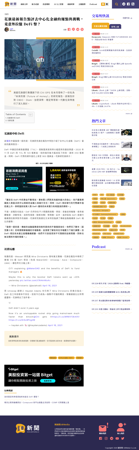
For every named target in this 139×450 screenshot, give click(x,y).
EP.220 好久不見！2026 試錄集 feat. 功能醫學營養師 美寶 (112, 283)
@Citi (36, 317)
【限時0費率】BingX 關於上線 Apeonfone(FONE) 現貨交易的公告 (112, 64)
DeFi (6, 14)
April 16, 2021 (49, 285)
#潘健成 (95, 237)
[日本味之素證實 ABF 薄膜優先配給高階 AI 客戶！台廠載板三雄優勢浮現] (126, 135)
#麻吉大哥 (113, 230)
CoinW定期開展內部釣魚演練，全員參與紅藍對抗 (112, 51)
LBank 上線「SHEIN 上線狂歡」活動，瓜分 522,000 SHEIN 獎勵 (112, 91)
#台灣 (95, 218)
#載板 (112, 206)
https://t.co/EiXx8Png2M (22, 320)
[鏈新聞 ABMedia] (10, 5)
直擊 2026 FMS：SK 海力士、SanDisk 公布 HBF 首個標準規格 (106, 170)
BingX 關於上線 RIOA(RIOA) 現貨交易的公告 (112, 78)
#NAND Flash (118, 233)
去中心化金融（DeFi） (66, 358)
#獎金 (111, 218)
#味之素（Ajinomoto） (108, 199)
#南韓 (123, 214)
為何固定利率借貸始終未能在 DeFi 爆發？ (21, 397)
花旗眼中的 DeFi (14, 118)
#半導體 (120, 195)
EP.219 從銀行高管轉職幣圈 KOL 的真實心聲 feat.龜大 (112, 292)
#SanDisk (96, 233)
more (128, 113)
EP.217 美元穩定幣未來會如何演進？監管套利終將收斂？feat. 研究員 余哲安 (112, 300)
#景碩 (95, 203)
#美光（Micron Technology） (103, 222)
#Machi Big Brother (99, 230)
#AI (102, 195)
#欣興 (103, 203)
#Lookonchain (126, 226)
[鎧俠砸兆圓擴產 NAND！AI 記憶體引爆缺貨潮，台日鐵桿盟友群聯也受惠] (126, 185)
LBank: (95, 90)
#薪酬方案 (96, 226)
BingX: (95, 63)
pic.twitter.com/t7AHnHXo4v (35, 280)
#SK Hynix (106, 233)
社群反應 (11, 120)
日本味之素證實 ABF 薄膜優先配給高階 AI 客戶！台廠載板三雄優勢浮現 (106, 132)
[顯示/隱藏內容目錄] (29, 115)
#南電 (95, 199)
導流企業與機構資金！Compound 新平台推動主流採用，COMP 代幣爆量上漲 (36, 402)
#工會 (103, 218)
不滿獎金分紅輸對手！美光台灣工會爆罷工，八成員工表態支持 (106, 145)
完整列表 (126, 18)
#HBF (122, 230)
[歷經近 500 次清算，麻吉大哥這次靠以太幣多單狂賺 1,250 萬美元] (126, 160)
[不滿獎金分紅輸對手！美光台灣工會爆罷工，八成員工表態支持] (126, 147)
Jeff (11, 29)
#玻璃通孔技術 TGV (99, 206)
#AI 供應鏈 (110, 195)
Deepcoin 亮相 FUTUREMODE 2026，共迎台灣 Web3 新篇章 (112, 38)
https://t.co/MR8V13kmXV (66, 317)
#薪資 (119, 222)
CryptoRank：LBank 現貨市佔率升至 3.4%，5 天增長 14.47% (112, 105)
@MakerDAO (33, 268)
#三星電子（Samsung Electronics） (105, 214)
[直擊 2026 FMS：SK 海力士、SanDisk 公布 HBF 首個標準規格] (126, 172)
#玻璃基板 (112, 203)
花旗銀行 (80, 358)
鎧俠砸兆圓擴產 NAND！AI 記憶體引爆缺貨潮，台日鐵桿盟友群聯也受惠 (106, 183)
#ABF (95, 195)
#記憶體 (106, 226)
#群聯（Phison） (108, 237)
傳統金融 (53, 358)
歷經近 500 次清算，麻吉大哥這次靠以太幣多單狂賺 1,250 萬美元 (106, 158)
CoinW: (95, 50)
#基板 (122, 199)
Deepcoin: (97, 37)
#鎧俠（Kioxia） (123, 237)
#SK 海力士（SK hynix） (101, 210)
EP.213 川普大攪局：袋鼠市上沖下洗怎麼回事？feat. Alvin (112, 309)
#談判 (115, 226)
